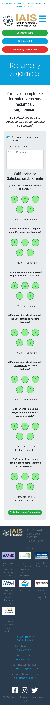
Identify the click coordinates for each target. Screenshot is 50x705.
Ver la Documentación (25, 677)
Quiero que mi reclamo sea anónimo (24, 139)
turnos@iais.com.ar (25, 659)
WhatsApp (29, 6)
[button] (42, 21)
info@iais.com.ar (40, 4)
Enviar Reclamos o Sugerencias (25, 512)
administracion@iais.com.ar (25, 668)
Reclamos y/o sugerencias (19, 146)
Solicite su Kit (25, 41)
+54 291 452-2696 (25, 4)
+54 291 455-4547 (9, 4)
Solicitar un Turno (25, 33)
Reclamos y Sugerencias (25, 49)
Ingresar (19, 6)
